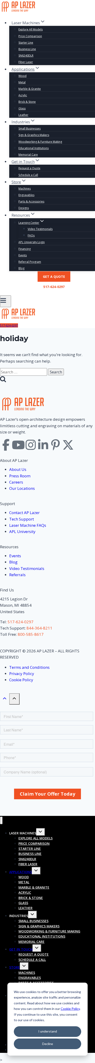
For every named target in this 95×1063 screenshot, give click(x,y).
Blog (21, 268)
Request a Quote (29, 168)
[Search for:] (24, 372)
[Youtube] (18, 445)
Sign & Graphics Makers (33, 135)
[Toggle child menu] (40, 832)
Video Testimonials (40, 229)
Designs (23, 208)
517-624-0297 (54, 287)
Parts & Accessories (31, 201)
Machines (24, 189)
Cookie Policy (70, 1009)
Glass (22, 108)
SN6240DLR (25, 56)
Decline (47, 1044)
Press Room (19, 476)
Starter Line (25, 43)
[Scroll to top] (4, 699)
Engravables (26, 195)
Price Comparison (30, 36)
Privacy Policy (21, 673)
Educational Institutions (33, 148)
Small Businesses (29, 128)
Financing (24, 249)
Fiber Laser (25, 62)
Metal (22, 82)
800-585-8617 (31, 634)
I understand (47, 1031)
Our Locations (22, 488)
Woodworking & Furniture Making (40, 142)
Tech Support (21, 519)
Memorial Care (28, 155)
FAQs (31, 235)
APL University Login (31, 242)
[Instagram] (30, 445)
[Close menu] (1, 820)
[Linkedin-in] (43, 445)
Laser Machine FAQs (27, 525)
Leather (23, 115)
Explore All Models (30, 29)
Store (14, 967)
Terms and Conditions (29, 667)
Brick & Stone (27, 102)
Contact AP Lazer (24, 512)
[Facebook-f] (6, 445)
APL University (22, 531)
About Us (17, 469)
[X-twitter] (68, 445)
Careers (16, 482)
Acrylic (22, 95)
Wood (22, 76)
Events (22, 255)
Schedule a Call (28, 175)
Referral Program (29, 262)
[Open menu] (5, 301)
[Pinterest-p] (55, 445)
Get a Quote (54, 276)
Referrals (17, 574)
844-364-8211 (39, 628)
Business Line (27, 49)
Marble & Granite (29, 89)
